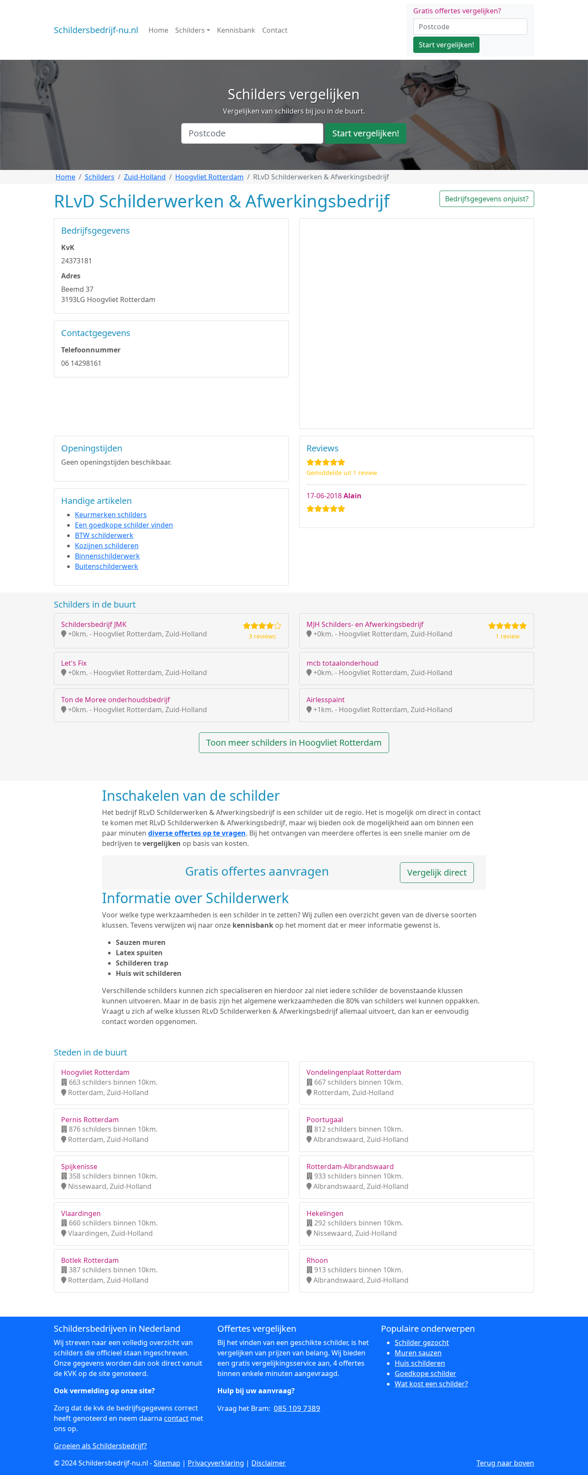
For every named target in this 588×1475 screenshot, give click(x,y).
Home (158, 30)
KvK (67, 247)
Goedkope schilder (425, 1373)
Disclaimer (268, 1463)
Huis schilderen (420, 1363)
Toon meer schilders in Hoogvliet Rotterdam (294, 742)
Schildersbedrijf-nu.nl (96, 30)
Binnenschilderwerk (107, 556)
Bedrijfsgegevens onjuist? (487, 199)
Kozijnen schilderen (107, 545)
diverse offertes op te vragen (197, 833)
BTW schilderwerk (104, 535)
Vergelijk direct (437, 872)
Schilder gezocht (422, 1342)
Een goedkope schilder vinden (124, 525)
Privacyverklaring (216, 1463)
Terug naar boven (505, 1463)
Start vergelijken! (446, 44)
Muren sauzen (418, 1353)
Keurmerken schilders (111, 514)
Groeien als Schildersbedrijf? (100, 1445)
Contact (275, 30)
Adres (70, 276)
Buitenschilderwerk (106, 566)
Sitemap (167, 1463)
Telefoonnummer (91, 350)
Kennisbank (236, 30)
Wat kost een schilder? (431, 1384)
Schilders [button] (190, 30)
